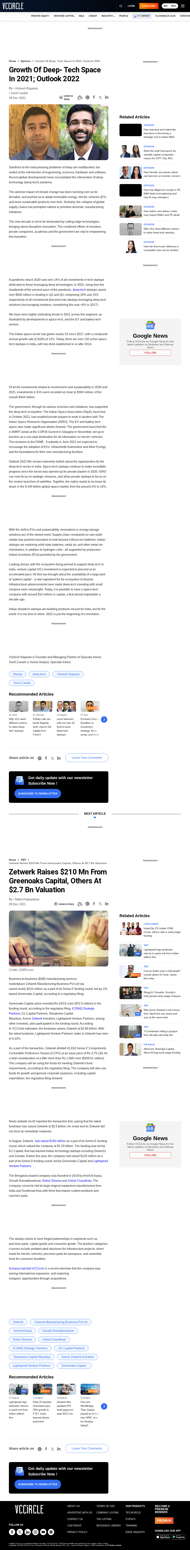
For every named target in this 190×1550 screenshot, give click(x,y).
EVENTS (130, 1519)
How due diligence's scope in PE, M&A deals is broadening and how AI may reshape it (162, 193)
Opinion (26, 61)
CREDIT (93, 16)
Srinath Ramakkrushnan (58, 1330)
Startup (17, 674)
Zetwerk (37, 1018)
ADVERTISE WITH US (79, 1512)
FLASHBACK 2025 (165, 16)
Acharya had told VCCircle (26, 1268)
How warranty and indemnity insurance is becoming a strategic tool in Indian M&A (160, 133)
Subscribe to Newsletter (37, 793)
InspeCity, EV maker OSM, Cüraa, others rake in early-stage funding (162, 932)
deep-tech (79, 289)
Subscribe (149, 6)
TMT (23, 859)
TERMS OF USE (105, 1506)
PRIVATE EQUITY (40, 16)
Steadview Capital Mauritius (31, 1357)
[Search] (120, 6)
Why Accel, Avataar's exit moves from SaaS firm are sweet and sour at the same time (162, 1013)
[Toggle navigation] (182, 6)
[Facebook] (94, 97)
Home (12, 61)
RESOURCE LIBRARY (108, 1525)
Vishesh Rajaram (26, 88)
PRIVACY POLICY (77, 1532)
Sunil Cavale (19, 93)
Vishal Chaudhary (79, 1180)
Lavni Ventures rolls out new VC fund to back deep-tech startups (66, 726)
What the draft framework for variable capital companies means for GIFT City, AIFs (160, 154)
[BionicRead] (80, 98)
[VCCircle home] (12, 6)
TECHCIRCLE (133, 1512)
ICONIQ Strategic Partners (30, 1348)
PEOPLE (123, 16)
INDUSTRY (107, 16)
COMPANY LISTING (107, 1512)
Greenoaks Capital (74, 1365)
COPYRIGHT (74, 1525)
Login (131, 6)
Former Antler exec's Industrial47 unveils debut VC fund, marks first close (162, 974)
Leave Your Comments (87, 757)
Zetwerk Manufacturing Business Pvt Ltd (60, 1322)
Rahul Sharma (51, 1180)
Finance (149, 1044)
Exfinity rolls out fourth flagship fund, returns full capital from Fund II (42, 726)
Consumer (151, 924)
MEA (173, 6)
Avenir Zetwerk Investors (77, 1357)
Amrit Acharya (22, 1330)
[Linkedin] (106, 97)
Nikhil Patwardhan (27, 899)
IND (166, 6)
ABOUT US (73, 1506)
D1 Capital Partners (71, 1348)
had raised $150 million (50, 1141)
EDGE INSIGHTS (135, 1532)
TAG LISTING (104, 1519)
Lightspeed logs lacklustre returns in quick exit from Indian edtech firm (18, 1409)
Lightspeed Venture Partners (31, 1365)
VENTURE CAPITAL (64, 16)
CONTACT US (75, 1519)
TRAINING (131, 1525)
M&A (81, 16)
